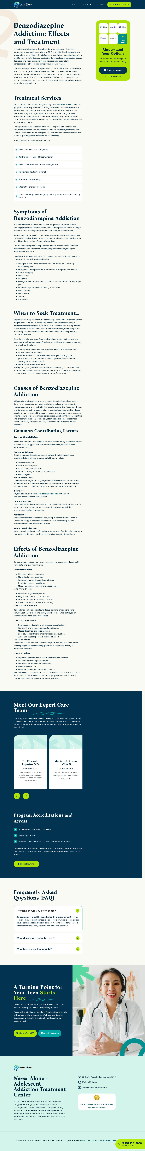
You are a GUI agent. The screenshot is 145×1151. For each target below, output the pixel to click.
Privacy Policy (104, 1140)
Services (85, 4)
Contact (101, 4)
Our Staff (72, 4)
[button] (17, 796)
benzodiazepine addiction (46, 494)
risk (72, 444)
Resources (85, 1140)
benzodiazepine (64, 104)
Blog (94, 1140)
